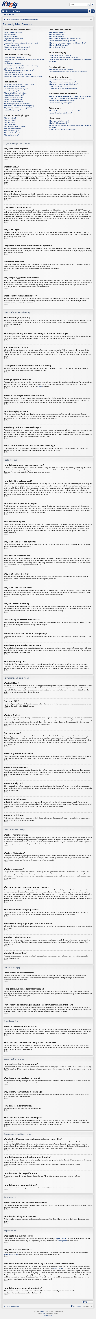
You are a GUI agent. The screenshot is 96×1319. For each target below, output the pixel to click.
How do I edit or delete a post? (14, 86)
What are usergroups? (56, 36)
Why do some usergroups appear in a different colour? (67, 43)
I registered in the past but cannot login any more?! (21, 43)
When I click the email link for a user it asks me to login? (23, 76)
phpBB (39, 386)
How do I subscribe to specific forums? (62, 101)
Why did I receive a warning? (13, 101)
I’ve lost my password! (11, 45)
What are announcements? (13, 129)
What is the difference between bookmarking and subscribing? (70, 96)
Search (6, 14)
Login (12, 14)
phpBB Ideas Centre (11, 1254)
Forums (17, 11)
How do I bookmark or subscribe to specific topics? (66, 98)
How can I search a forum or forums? (61, 80)
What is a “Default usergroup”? (59, 45)
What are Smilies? (10, 122)
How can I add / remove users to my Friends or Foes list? (68, 72)
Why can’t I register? (11, 36)
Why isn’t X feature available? (59, 123)
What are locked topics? (12, 133)
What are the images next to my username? (19, 70)
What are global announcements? (15, 126)
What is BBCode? (10, 118)
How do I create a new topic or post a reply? (19, 84)
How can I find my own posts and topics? (63, 88)
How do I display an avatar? (13, 72)
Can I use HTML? (10, 120)
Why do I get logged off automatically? (17, 47)
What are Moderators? (56, 34)
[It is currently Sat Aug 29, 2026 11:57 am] (91, 19)
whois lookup (57, 1268)
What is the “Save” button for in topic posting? (19, 106)
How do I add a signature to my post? (16, 89)
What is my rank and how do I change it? (18, 74)
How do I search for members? (59, 86)
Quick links (3, 11)
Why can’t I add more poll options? (15, 93)
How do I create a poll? (11, 91)
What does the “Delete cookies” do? (16, 49)
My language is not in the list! (14, 68)
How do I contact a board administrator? (62, 129)
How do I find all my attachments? (60, 113)
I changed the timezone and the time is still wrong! (21, 66)
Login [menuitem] (93, 11)
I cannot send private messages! (60, 55)
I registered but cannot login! (13, 39)
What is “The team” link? (57, 47)
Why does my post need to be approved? (18, 108)
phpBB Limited (61, 1238)
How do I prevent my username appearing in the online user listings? (24, 60)
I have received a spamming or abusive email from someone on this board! (70, 60)
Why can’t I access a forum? (13, 97)
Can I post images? (10, 124)
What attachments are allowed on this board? (64, 111)
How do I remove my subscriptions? (61, 103)
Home (8, 11)
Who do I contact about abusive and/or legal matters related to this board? (70, 126)
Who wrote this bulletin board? (59, 121)
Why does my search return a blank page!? (63, 84)
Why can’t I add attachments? (14, 99)
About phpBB (62, 1241)
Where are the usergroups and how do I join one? (65, 39)
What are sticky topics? (12, 131)
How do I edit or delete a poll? (14, 95)
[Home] (9, 4)
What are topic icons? (11, 135)
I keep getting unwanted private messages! (63, 57)
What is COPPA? (10, 34)
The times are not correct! (12, 64)
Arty (44, 1313)
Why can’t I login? (10, 41)
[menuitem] (89, 11)
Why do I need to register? (13, 32)
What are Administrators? (57, 32)
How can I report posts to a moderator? (17, 104)
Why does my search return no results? (62, 82)
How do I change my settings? (14, 57)
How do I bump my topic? (12, 110)
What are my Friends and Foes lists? (61, 70)
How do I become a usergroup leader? (62, 41)
